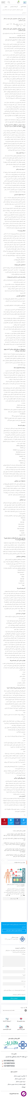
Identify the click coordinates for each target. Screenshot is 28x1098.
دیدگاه (23, 954)
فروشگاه (23, 1087)
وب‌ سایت (23, 981)
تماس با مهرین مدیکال (20, 1079)
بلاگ (14, 24)
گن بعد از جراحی (14, 6)
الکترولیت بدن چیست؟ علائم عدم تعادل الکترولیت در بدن (15, 885)
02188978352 (9, 1066)
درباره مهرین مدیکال (20, 1081)
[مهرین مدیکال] (14, 1045)
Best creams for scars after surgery (17, 38)
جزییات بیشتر (13, 898)
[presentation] (6, 860)
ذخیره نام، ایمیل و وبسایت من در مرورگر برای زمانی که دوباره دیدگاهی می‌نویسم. (14, 992)
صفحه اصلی (23, 6)
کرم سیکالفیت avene (20, 445)
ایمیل (23, 975)
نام (24, 969)
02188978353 (9, 1063)
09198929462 (9, 1061)
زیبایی (6, 6)
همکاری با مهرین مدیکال (19, 1076)
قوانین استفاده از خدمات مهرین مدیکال (16, 1084)
